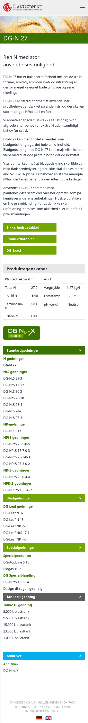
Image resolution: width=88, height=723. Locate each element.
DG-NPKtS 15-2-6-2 (17, 490)
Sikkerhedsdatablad (23, 227)
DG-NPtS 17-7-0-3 (16, 450)
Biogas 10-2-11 (14, 569)
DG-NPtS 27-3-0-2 (16, 463)
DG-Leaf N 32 (13, 513)
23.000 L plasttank (17, 631)
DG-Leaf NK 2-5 (15, 526)
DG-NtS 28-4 (12, 404)
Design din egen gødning (22, 588)
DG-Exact (14, 250)
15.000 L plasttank (17, 624)
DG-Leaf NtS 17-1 (16, 532)
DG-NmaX (10, 670)
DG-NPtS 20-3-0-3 (16, 457)
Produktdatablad (21, 239)
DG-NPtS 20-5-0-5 (16, 444)
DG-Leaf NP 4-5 (15, 539)
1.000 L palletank (16, 638)
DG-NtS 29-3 (12, 378)
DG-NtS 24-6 (12, 411)
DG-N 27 (9, 365)
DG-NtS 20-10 (13, 398)
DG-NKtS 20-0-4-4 (16, 477)
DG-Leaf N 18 (13, 519)
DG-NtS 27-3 (12, 417)
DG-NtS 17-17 (13, 385)
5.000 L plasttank (16, 611)
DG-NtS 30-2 (12, 391)
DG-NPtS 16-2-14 (16, 582)
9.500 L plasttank (16, 618)
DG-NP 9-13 (12, 431)
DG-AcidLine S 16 (16, 562)
